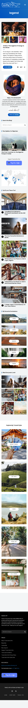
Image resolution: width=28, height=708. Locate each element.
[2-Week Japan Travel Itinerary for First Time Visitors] (7, 395)
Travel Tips (21, 695)
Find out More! (14, 114)
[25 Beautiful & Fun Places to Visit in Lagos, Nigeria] (20, 395)
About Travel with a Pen (7, 640)
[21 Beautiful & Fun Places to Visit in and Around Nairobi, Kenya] (7, 408)
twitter (16, 691)
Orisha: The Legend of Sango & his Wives (13, 46)
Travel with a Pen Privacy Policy (8, 655)
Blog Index (3, 643)
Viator (18, 668)
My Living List (4, 648)
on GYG (13, 668)
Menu (25, 4)
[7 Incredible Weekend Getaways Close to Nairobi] (20, 408)
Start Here (12, 695)
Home (5, 695)
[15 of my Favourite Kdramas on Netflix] (7, 381)
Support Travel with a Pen (7, 650)
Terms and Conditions (6, 652)
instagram (12, 691)
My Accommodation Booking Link (9, 665)
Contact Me (4, 645)
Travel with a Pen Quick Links (8, 657)
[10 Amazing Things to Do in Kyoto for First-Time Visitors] (20, 381)
